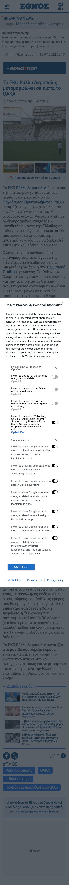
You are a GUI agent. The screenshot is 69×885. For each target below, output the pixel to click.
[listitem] (34, 368)
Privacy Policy (55, 580)
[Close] (61, 305)
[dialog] (34, 442)
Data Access (34, 580)
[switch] (55, 377)
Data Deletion (14, 580)
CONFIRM (21, 567)
